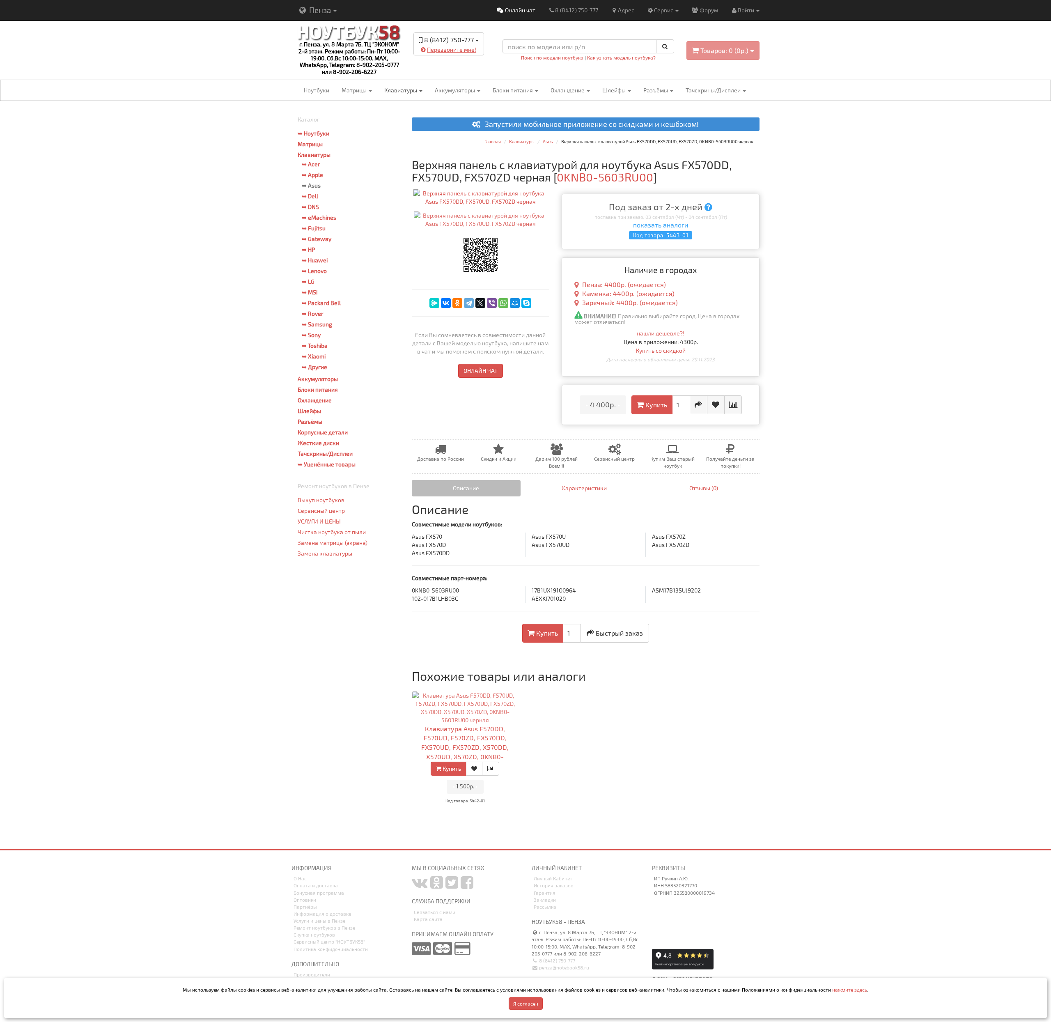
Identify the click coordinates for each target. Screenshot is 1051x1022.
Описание (466, 488)
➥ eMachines (319, 217)
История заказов (554, 885)
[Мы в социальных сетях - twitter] (451, 886)
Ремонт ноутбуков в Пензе (324, 927)
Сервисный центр (321, 510)
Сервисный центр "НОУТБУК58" (329, 941)
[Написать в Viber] (455, 62)
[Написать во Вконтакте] (427, 62)
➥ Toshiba (315, 345)
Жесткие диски (318, 442)
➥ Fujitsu (314, 228)
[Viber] (492, 303)
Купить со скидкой (661, 350)
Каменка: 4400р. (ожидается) (628, 293)
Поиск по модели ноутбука (552, 57)
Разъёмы (656, 90)
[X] (480, 303)
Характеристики (584, 488)
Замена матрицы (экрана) (332, 542)
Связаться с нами (434, 912)
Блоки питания (513, 90)
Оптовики (305, 900)
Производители (312, 974)
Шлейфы (614, 90)
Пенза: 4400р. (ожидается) (624, 284)
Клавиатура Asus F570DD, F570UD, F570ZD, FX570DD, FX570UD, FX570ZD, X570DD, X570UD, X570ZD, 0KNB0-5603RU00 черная (465, 747)
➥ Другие (314, 366)
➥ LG (308, 281)
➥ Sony (311, 334)
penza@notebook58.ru (563, 967)
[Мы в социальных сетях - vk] (420, 886)
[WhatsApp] (503, 303)
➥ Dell (310, 196)
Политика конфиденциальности (331, 949)
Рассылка (545, 906)
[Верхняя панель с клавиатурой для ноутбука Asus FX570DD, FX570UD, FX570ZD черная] (481, 197)
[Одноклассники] (457, 303)
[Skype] (526, 303)
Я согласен (525, 1003)
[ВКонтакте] (446, 303)
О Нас (300, 878)
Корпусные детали (323, 432)
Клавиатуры (401, 90)
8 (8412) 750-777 (576, 10)
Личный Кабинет (553, 878)
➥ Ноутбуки (313, 133)
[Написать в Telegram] (441, 62)
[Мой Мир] (515, 303)
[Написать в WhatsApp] (470, 62)
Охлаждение (568, 90)
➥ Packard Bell (321, 302)
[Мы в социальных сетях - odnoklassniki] (436, 886)
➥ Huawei (315, 260)
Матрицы (355, 90)
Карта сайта (428, 919)
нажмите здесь (849, 989)
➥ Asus (311, 185)
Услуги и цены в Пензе (319, 920)
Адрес (626, 10)
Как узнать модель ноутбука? (621, 57)
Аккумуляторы (455, 90)
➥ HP (308, 249)
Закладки (545, 900)
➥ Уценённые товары (327, 464)
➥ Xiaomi (314, 356)
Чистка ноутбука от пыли (332, 531)
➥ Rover (313, 313)
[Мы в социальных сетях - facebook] (467, 886)
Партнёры (305, 906)
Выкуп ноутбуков (321, 499)
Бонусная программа (319, 893)
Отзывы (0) (703, 488)
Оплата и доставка (316, 885)
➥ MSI (310, 292)
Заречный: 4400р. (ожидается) (630, 302)
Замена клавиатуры (325, 553)
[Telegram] (469, 303)
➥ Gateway (316, 238)
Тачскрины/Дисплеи (714, 90)
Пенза (320, 10)
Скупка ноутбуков (314, 934)
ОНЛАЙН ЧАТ (481, 370)
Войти (746, 10)
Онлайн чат (519, 10)
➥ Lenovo (314, 270)
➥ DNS (310, 206)
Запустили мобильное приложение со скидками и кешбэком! (589, 124)
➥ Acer (311, 164)
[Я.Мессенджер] (434, 303)
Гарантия (544, 893)
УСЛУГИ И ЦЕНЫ (319, 521)
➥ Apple (312, 174)
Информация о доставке (322, 913)
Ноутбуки (316, 90)
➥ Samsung (317, 324)
